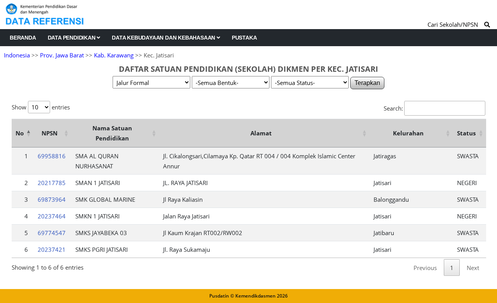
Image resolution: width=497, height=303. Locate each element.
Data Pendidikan (72, 38)
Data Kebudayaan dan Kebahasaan (164, 38)
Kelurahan (408, 133)
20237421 (52, 249)
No (20, 133)
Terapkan (367, 83)
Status (466, 133)
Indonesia (17, 55)
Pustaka (244, 38)
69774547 (52, 233)
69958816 (52, 156)
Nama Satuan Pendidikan (112, 133)
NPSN (49, 133)
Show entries (41, 107)
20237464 (52, 216)
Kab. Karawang (114, 55)
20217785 (52, 183)
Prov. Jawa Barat (62, 55)
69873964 (52, 199)
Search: (393, 108)
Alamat (261, 133)
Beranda (23, 38)
